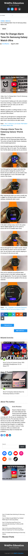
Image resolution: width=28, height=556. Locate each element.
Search (4, 444)
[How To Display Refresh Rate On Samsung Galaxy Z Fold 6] (14, 380)
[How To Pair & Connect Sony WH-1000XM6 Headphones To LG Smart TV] (14, 350)
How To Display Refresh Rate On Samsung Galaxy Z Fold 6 (13, 392)
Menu (3, 15)
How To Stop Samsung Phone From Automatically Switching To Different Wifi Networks (12, 524)
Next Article (20, 330)
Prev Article (8, 325)
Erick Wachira (5, 43)
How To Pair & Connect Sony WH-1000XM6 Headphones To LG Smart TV (14, 364)
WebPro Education (14, 3)
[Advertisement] (14, 61)
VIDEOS (4, 28)
